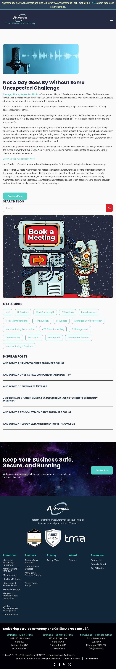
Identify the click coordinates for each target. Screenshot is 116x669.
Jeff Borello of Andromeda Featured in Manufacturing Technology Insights (50, 399)
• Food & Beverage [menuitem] (11, 589)
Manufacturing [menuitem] (10, 575)
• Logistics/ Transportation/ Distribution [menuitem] (10, 595)
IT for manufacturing (16, 320)
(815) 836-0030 (19, 648)
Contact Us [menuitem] (96, 560)
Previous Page (15, 196)
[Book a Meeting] (58, 297)
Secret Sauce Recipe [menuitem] (31, 584)
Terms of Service (71, 658)
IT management (80, 329)
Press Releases (89, 312)
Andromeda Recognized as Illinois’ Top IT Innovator (39, 424)
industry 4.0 (34, 337)
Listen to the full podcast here (19, 158)
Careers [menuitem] (73, 560)
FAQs (93, 3)
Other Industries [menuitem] (10, 615)
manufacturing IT (45, 312)
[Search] (109, 208)
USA (85, 628)
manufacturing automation (20, 329)
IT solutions (68, 312)
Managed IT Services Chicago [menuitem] (33, 574)
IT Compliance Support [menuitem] (32, 568)
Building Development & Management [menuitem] (10, 608)
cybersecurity (13, 337)
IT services (23, 312)
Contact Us (101, 470)
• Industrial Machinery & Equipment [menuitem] (9, 562)
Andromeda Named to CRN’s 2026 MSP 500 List (33, 363)
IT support (61, 320)
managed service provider (88, 320)
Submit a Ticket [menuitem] (98, 564)
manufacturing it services (19, 346)
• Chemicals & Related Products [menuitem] (11, 584)
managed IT (54, 337)
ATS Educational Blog (53, 329)
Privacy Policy (91, 658)
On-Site (59, 628)
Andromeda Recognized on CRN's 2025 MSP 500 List (37, 412)
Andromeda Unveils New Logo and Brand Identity (37, 375)
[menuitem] (13, 602)
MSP (8, 312)
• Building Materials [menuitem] (12, 579)
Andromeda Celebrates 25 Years (25, 386)
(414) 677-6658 (96, 648)
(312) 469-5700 (58, 648)
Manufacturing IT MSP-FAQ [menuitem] (11, 570)
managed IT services (79, 337)
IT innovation (42, 320)
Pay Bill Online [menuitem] (97, 568)
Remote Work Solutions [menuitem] (31, 561)
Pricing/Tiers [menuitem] (53, 560)
